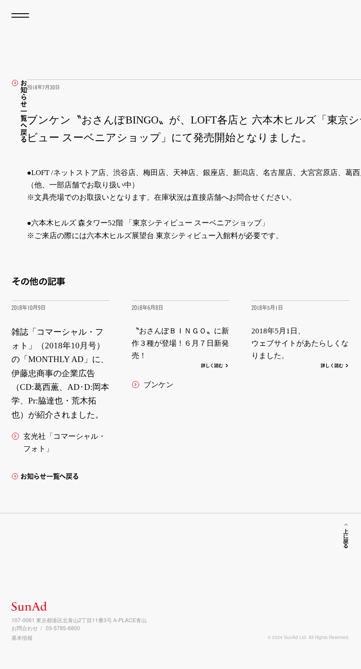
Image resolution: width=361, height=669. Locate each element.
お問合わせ (24, 628)
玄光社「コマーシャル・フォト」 (64, 442)
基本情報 (22, 637)
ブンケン (158, 385)
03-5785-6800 (63, 628)
